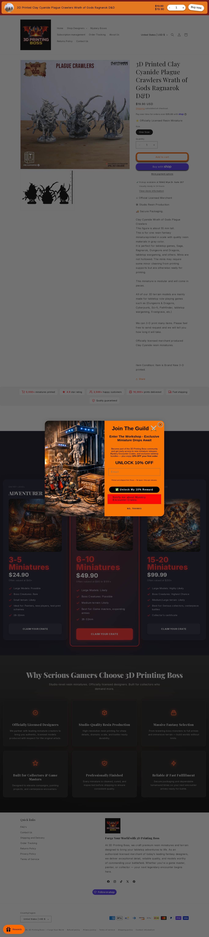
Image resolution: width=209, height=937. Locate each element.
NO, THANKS (134, 509)
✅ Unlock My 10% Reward (134, 489)
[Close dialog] (160, 424)
